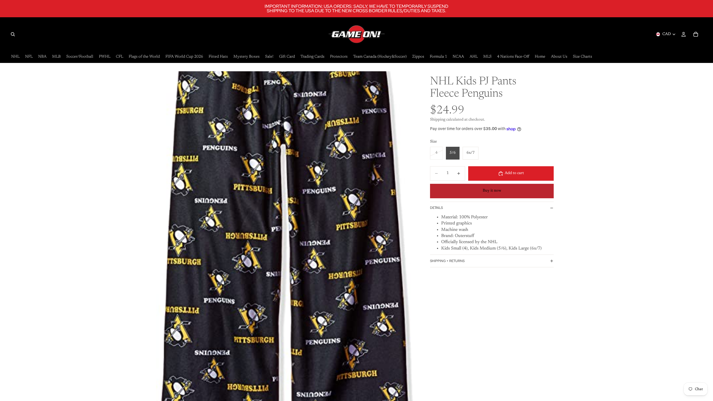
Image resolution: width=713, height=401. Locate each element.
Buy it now (492, 191)
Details (436, 208)
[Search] (13, 34)
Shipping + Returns (447, 261)
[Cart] (696, 34)
